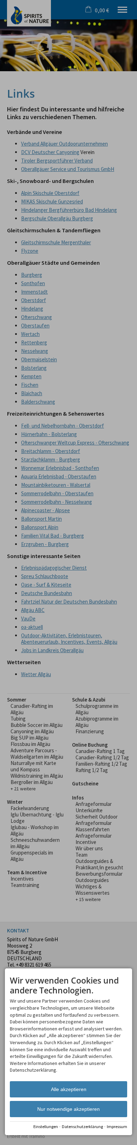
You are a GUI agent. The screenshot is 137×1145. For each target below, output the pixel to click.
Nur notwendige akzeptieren (68, 1109)
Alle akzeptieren (68, 1089)
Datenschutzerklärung (82, 1126)
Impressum (117, 1126)
